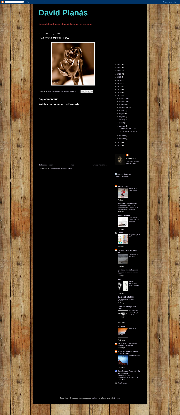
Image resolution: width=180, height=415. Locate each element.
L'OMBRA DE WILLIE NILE (128, 129)
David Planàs (63, 12)
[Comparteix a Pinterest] (92, 91)
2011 (119, 142)
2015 (119, 86)
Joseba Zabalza (124, 186)
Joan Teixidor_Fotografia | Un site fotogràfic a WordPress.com (129, 373)
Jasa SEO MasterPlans (125, 345)
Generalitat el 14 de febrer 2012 (128, 377)
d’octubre (122, 104)
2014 (119, 89)
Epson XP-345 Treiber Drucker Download (134, 219)
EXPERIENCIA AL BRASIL (127, 344)
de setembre (124, 107)
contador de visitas (121, 176)
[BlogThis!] (84, 91)
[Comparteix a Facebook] (89, 91)
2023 (119, 65)
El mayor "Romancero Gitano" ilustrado (134, 283)
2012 (119, 96)
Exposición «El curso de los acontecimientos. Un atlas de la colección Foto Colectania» (128, 207)
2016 (119, 83)
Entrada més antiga (99, 165)
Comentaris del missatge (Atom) (61, 169)
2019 (119, 77)
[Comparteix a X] (87, 91)
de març (122, 126)
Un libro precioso (134, 355)
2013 (119, 92)
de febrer (122, 136)
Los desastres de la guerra (128, 270)
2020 (119, 74)
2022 (119, 68)
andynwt (95, 398)
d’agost (122, 111)
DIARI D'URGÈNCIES (126, 297)
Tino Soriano (122, 383)
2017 (119, 80)
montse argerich (124, 215)
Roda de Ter (133, 328)
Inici (72, 165)
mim (119, 279)
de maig (122, 120)
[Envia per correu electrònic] (82, 91)
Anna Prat (121, 326)
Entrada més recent (46, 165)
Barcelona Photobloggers (127, 204)
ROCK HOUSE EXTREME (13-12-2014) (134, 313)
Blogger (117, 398)
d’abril (121, 123)
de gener (122, 139)
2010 (119, 146)
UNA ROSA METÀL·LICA (128, 132)
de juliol (122, 114)
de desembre (124, 98)
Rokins (120, 233)
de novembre (124, 101)
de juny (122, 117)
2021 (119, 71)
